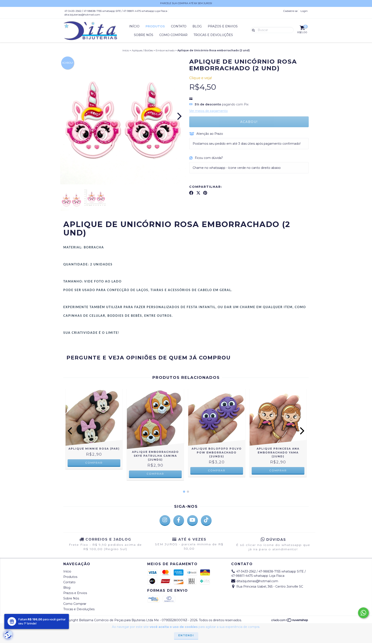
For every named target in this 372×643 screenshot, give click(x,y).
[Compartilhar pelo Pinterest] (205, 193)
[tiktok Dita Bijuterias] (206, 520)
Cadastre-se (290, 11)
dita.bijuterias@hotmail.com (82, 14)
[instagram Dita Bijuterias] (165, 520)
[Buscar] (252, 29)
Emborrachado (165, 50)
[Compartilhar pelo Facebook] (191, 193)
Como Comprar (173, 35)
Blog (197, 26)
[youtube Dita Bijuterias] (192, 520)
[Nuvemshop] (290, 621)
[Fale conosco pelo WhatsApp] (363, 612)
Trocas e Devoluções (213, 35)
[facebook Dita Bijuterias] (178, 520)
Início (134, 26)
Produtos (155, 26)
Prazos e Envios (223, 26)
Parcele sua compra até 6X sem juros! (186, 3)
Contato (178, 26)
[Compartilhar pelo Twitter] (198, 193)
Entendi (186, 635)
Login (304, 11)
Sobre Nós (143, 35)
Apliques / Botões (142, 50)
